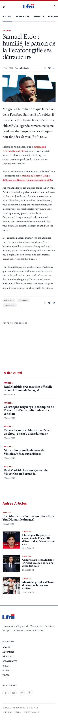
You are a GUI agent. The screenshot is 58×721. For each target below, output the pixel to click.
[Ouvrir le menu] (5, 6)
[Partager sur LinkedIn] (54, 68)
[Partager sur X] (49, 68)
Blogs (5, 670)
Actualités (22, 16)
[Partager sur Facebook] (44, 68)
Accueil (7, 16)
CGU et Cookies (31, 712)
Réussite (39, 16)
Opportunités (9, 661)
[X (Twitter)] (22, 693)
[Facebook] (5, 693)
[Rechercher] (52, 6)
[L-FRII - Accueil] (29, 6)
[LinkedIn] (14, 693)
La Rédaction (24, 68)
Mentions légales (11, 712)
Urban (5, 666)
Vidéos (5, 675)
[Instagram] (30, 693)
